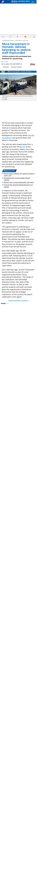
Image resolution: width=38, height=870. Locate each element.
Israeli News (18, 40)
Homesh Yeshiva (16, 67)
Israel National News (8, 40)
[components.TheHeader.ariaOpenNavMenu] (6, 2)
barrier (23, 147)
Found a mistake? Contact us (18, 300)
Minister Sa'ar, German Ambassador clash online (19, 182)
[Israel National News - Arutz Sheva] (20, 2)
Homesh (6, 67)
